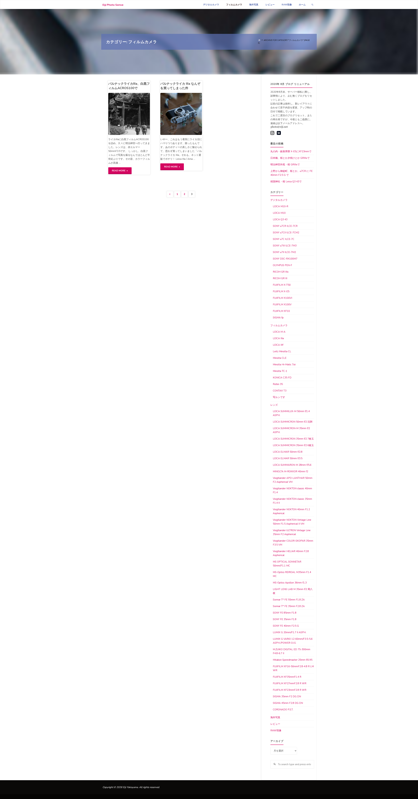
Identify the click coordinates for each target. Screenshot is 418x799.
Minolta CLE (279, 358)
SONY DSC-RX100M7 (285, 258)
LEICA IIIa (278, 338)
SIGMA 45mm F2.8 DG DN (288, 703)
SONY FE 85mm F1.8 (284, 612)
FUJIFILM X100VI (282, 298)
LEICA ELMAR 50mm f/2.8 (287, 451)
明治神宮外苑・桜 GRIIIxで (285, 164)
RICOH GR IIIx (281, 271)
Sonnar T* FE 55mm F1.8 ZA (289, 599)
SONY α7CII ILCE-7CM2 (286, 232)
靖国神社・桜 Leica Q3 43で (286, 181)
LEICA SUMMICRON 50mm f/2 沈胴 (292, 421)
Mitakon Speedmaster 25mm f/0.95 (292, 659)
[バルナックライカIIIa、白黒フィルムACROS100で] (139, 114)
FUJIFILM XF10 (281, 311)
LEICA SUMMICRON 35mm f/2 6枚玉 (293, 445)
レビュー (275, 724)
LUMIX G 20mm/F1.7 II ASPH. (289, 632)
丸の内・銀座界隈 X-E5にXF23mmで (290, 151)
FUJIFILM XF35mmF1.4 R (287, 676)
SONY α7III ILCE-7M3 (285, 245)
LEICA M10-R (280, 206)
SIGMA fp (278, 317)
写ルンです (279, 397)
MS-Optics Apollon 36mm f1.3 (290, 582)
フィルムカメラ (279, 325)
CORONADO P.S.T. (283, 709)
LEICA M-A (279, 331)
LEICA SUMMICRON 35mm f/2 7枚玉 (293, 438)
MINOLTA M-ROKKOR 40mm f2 (290, 471)
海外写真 (275, 717)
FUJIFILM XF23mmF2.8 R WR (289, 690)
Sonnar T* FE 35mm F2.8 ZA (289, 606)
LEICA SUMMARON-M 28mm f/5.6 (292, 465)
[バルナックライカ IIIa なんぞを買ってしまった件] (191, 114)
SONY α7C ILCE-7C (283, 239)
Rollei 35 (278, 384)
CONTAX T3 (279, 390)
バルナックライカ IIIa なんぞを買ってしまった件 (180, 86)
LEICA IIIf (278, 345)
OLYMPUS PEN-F (282, 265)
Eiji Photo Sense (113, 5)
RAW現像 (275, 730)
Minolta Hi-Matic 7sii (284, 364)
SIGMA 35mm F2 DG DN (287, 696)
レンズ (274, 405)
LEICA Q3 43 (280, 219)
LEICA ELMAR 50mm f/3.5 (287, 458)
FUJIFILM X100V (282, 304)
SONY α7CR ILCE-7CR (285, 226)
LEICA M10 (279, 213)
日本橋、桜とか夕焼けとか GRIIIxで (290, 158)
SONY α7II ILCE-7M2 (284, 252)
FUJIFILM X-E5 (281, 291)
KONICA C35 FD (282, 377)
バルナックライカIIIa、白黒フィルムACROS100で (129, 86)
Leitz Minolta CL (282, 351)
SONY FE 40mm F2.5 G (286, 625)
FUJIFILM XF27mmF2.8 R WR (289, 683)
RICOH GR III (280, 278)
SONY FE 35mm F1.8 (284, 619)
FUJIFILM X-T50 (282, 285)
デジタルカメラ (279, 200)
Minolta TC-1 (280, 371)
